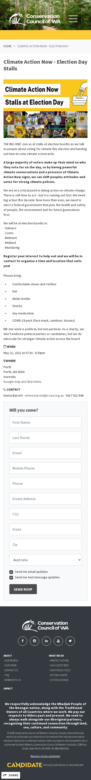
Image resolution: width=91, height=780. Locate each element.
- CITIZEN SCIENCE (59, 680)
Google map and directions (22, 381)
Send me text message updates (37, 577)
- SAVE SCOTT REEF (59, 665)
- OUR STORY (10, 665)
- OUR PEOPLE (11, 660)
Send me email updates (31, 572)
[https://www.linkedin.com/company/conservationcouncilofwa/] (47, 641)
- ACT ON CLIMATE (58, 675)
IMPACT (8, 688)
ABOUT (8, 655)
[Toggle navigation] (73, 18)
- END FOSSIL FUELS (59, 670)
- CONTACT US (11, 670)
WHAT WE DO (56, 655)
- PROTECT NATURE (59, 660)
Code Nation (59, 765)
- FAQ (6, 675)
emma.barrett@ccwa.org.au (44, 395)
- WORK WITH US (12, 680)
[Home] (35, 19)
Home (8, 46)
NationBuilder (76, 765)
